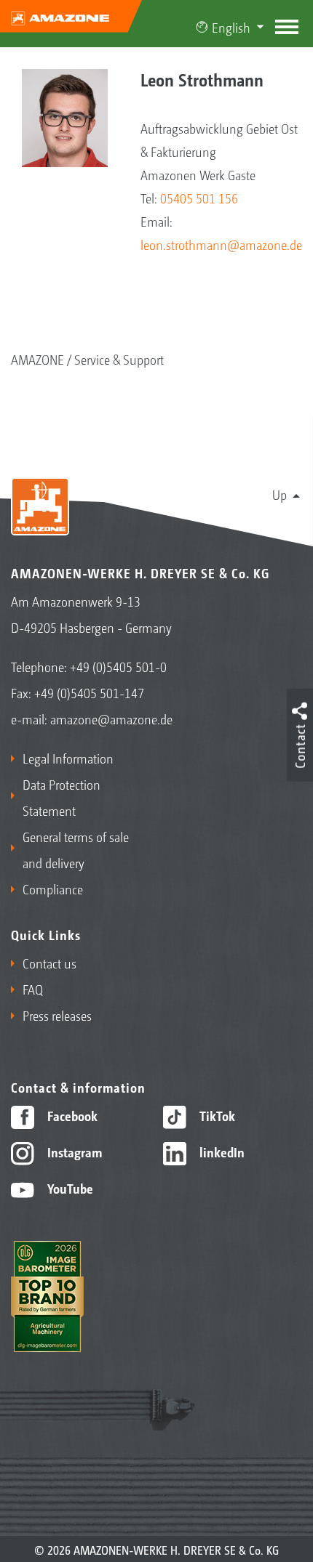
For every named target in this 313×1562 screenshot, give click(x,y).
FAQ (33, 988)
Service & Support (119, 358)
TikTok (216, 1115)
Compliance (53, 888)
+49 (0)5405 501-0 (118, 666)
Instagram (73, 1151)
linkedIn (221, 1151)
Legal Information (68, 757)
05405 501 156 (199, 197)
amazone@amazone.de (111, 718)
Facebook (71, 1115)
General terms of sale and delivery (76, 849)
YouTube (68, 1187)
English (231, 26)
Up (279, 494)
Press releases (57, 1014)
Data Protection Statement (61, 797)
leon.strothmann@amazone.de (221, 244)
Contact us (49, 962)
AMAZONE (37, 358)
